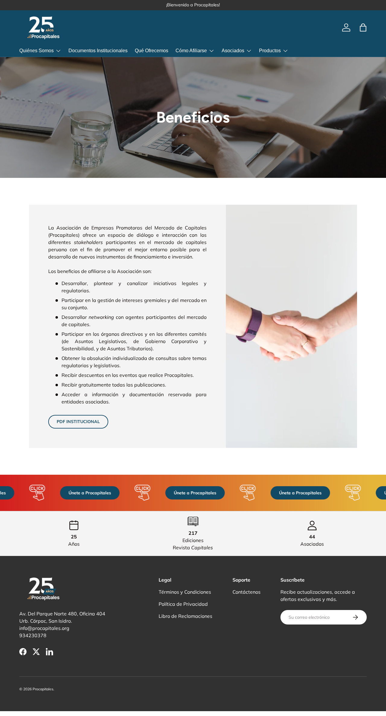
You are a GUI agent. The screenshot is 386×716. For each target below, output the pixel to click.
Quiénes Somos (36, 50)
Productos (270, 50)
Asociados (233, 50)
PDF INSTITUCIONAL (78, 421)
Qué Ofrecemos (151, 50)
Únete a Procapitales (85, 493)
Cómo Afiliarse (191, 50)
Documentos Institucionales (98, 50)
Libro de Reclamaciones (185, 616)
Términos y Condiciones (185, 592)
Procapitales (43, 689)
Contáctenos (247, 592)
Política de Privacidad (183, 604)
